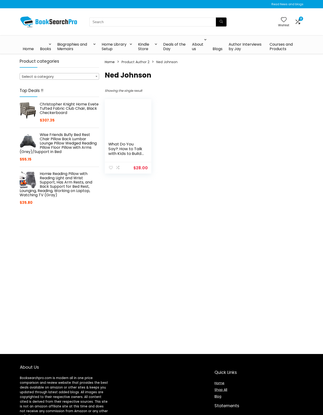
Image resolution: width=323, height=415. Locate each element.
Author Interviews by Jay (245, 47)
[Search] (221, 21)
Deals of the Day (174, 47)
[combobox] (59, 76)
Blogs (218, 49)
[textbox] (59, 76)
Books (45, 49)
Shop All (220, 389)
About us (197, 47)
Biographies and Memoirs (72, 47)
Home (28, 49)
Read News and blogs (287, 4)
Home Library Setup (114, 47)
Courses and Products (281, 47)
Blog (217, 396)
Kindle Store (143, 47)
